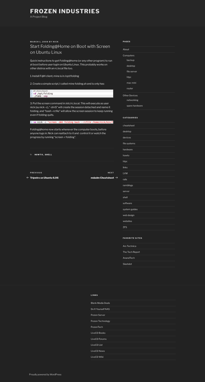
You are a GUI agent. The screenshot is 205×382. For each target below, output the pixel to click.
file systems (129, 143)
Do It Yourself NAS (100, 309)
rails (125, 179)
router (130, 88)
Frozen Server (98, 315)
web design (128, 215)
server (126, 191)
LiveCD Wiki (97, 356)
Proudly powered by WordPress (45, 374)
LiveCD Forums (99, 339)
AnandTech (129, 257)
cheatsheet (129, 125)
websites (127, 221)
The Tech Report (131, 252)
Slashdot (127, 264)
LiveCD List (96, 344)
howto (39, 155)
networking (132, 100)
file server (132, 71)
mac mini (131, 82)
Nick (56, 42)
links (125, 167)
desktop (131, 65)
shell (48, 155)
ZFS (125, 227)
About (126, 49)
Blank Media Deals (100, 303)
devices (127, 137)
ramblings (128, 185)
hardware (128, 149)
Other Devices (130, 95)
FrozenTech (97, 327)
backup (130, 60)
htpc (129, 77)
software (127, 203)
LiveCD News (98, 351)
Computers (128, 55)
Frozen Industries (65, 11)
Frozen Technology (100, 321)
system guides (130, 209)
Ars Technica (129, 246)
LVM (125, 173)
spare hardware (135, 105)
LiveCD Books (98, 332)
